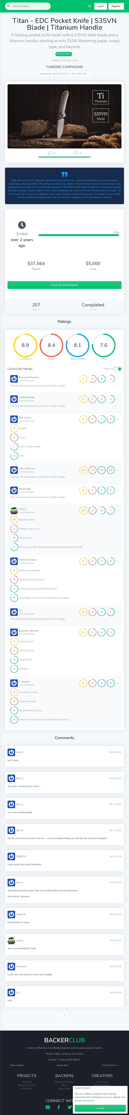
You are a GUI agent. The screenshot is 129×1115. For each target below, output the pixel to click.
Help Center (65, 1088)
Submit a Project (102, 1085)
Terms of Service (16, 1065)
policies (90, 1100)
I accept (100, 1108)
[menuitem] (64, 1015)
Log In (101, 6)
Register (116, 6)
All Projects (27, 1088)
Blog (64, 1085)
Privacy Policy (62, 1065)
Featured (26, 1081)
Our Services (102, 1081)
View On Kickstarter (64, 285)
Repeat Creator (64, 54)
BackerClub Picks (26, 1085)
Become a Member (64, 1081)
